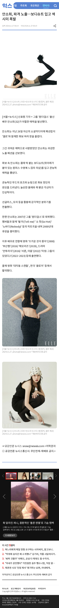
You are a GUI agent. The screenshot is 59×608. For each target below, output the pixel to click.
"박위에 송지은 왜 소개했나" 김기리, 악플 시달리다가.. (29, 554)
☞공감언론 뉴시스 (12, 446)
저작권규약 (42, 589)
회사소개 (5, 589)
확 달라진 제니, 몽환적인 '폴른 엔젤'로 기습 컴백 (28, 523)
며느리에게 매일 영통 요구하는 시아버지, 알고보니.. (28, 549)
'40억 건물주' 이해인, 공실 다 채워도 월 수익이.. (26, 558)
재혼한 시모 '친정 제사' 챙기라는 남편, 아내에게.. (26, 567)
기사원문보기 (10, 535)
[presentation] (3, 475)
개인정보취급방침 (29, 589)
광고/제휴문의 (16, 589)
